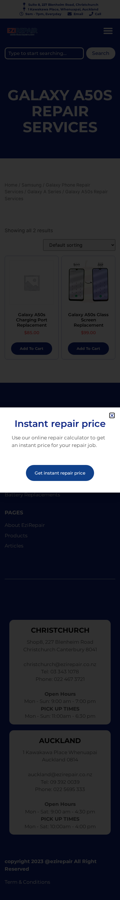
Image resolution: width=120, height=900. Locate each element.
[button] (112, 415)
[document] (60, 450)
